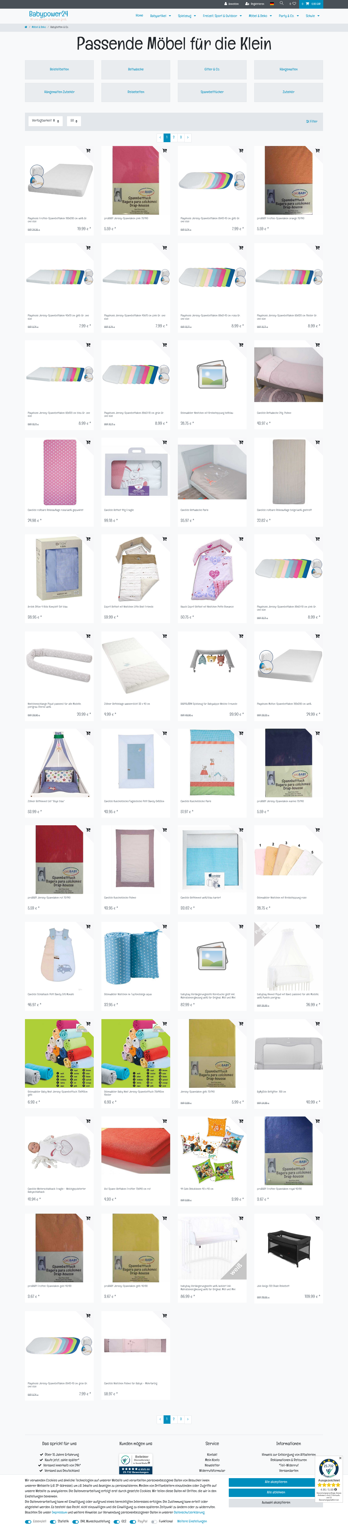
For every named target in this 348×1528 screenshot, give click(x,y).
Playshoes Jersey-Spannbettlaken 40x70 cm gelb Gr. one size (58, 317)
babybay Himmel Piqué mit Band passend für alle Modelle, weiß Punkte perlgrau (288, 996)
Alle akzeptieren (276, 1482)
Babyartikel (158, 16)
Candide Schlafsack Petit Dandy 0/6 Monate (51, 995)
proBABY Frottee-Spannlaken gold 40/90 (49, 1286)
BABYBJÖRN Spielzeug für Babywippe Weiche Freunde (209, 704)
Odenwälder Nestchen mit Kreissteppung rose (281, 898)
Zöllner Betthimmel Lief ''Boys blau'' (46, 802)
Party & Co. (287, 16)
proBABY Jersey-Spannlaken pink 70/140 (126, 219)
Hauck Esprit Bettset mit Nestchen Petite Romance (207, 607)
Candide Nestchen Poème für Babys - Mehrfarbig (130, 1384)
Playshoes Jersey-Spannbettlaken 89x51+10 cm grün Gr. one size (134, 415)
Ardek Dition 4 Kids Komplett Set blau (48, 607)
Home (139, 16)
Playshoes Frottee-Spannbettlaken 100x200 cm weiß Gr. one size (57, 220)
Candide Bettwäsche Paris (194, 510)
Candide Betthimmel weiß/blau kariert (201, 898)
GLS (124, 1522)
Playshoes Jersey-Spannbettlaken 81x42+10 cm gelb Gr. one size (210, 220)
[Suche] (282, 4)
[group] (212, 180)
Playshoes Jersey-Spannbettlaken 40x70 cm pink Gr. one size (134, 317)
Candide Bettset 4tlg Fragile (119, 510)
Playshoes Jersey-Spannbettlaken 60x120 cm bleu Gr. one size (59, 415)
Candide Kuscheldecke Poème (120, 898)
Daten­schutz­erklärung (189, 1513)
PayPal (143, 1522)
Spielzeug (185, 16)
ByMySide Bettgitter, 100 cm (271, 1092)
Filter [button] (313, 122)
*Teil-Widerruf (289, 1466)
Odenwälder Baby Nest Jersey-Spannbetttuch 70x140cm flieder (134, 1093)
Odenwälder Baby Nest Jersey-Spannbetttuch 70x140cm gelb (58, 1093)
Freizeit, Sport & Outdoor (220, 16)
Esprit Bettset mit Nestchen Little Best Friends (128, 607)
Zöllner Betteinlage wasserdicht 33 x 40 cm (127, 704)
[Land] (271, 4)
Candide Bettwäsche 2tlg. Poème (274, 413)
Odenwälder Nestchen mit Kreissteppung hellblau (207, 413)
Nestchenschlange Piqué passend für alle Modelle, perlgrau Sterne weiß (54, 705)
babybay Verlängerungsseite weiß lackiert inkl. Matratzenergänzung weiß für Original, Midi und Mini (208, 1288)
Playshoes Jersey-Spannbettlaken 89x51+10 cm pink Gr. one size (286, 608)
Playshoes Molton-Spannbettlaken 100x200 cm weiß (284, 704)
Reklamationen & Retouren (289, 1460)
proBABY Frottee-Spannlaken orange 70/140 (280, 219)
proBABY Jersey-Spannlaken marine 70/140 (280, 802)
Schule (311, 16)
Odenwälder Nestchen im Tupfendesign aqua (128, 995)
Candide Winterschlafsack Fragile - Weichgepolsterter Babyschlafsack (57, 1190)
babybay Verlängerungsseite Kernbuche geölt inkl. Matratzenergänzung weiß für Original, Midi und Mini (208, 996)
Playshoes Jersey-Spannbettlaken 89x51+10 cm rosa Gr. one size (210, 317)
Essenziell (39, 1522)
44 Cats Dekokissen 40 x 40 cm (197, 1189)
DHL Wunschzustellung (95, 1522)
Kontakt (212, 1455)
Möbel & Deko (258, 16)
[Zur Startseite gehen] (26, 27)
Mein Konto (212, 1460)
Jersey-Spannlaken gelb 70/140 (198, 1092)
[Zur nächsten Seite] (188, 138)
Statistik (63, 1522)
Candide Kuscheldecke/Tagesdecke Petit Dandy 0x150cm (134, 802)
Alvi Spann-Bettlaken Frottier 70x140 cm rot (127, 1189)
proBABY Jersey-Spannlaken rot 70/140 (49, 898)
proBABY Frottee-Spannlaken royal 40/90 (279, 1189)
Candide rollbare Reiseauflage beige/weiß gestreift (284, 510)
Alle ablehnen (276, 1493)
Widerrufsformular (212, 1471)
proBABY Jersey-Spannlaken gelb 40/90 (126, 1286)
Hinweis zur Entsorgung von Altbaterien (289, 1455)
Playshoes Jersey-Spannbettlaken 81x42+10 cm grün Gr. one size (58, 1385)
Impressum (59, 1513)
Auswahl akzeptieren (276, 1503)
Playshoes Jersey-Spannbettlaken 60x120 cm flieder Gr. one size (287, 317)
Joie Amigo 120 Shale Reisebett (273, 1286)
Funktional (166, 1522)
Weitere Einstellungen (192, 1522)
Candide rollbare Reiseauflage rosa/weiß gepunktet (55, 510)
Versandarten (288, 1471)
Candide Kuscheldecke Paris (196, 802)
